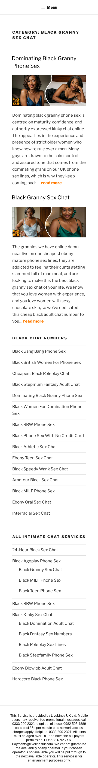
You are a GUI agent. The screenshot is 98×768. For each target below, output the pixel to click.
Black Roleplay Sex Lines (42, 644)
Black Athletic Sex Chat (34, 446)
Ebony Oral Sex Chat (31, 502)
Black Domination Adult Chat (46, 623)
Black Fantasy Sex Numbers (45, 634)
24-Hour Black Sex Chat (35, 549)
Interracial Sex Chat (31, 513)
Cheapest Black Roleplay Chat (40, 373)
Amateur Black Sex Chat (35, 479)
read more (51, 182)
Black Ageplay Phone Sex (36, 561)
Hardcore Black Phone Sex (37, 679)
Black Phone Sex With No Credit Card (48, 435)
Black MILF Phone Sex (33, 491)
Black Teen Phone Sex (40, 590)
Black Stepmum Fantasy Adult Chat (46, 384)
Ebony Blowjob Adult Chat (37, 668)
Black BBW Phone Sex (33, 424)
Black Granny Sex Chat (41, 197)
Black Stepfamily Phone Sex (46, 655)
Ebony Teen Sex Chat (32, 457)
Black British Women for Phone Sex (46, 362)
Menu (52, 7)
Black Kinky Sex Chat (32, 614)
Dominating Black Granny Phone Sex (47, 395)
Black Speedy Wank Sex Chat (40, 469)
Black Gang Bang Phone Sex (39, 351)
